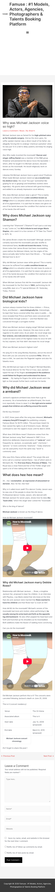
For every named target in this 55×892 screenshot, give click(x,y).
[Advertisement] (27, 55)
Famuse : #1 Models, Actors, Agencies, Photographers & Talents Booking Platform (29, 14)
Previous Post (8, 756)
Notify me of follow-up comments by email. (24, 847)
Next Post (49, 756)
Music (22, 131)
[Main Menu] (27, 33)
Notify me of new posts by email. (20, 853)
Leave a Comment (10, 131)
